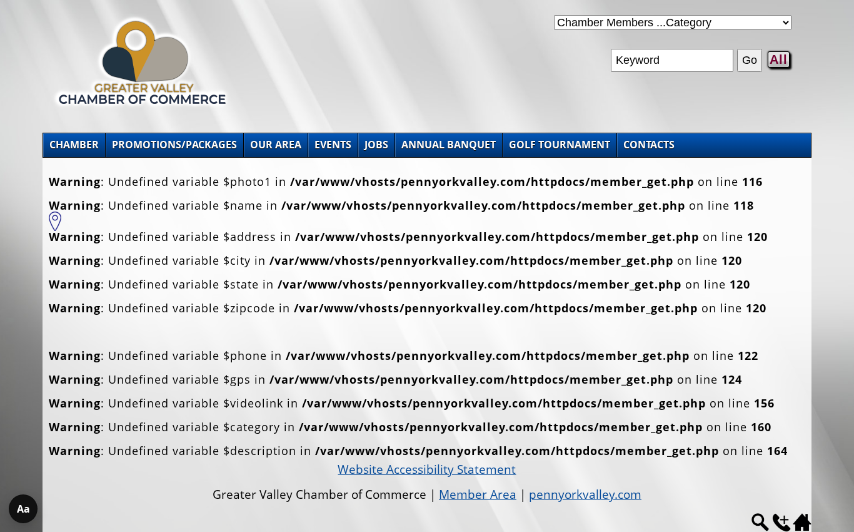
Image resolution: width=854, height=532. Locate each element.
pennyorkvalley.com (585, 494)
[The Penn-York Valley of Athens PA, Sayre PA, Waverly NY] (142, 106)
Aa (23, 509)
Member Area (477, 494)
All (779, 59)
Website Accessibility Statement (427, 469)
